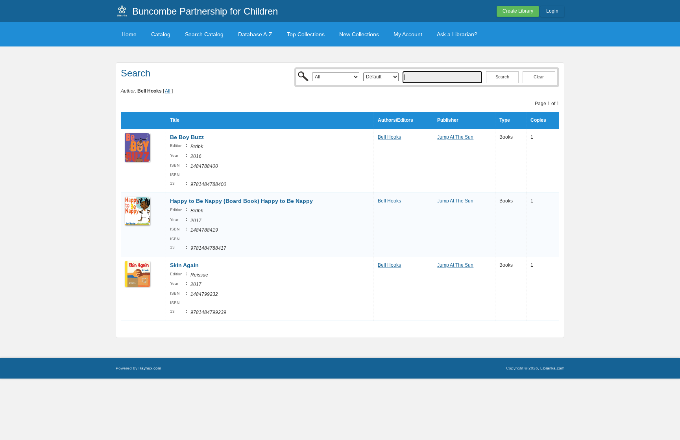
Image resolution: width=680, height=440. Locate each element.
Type (504, 120)
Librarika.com (552, 368)
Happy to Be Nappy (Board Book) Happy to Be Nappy (241, 201)
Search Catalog (204, 34)
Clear (539, 76)
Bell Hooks (389, 137)
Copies (538, 120)
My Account (408, 34)
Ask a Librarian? (457, 34)
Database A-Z (255, 34)
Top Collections (306, 34)
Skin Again (184, 265)
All (167, 91)
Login (552, 11)
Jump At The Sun (455, 137)
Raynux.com (150, 368)
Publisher (447, 120)
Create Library (518, 11)
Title (174, 120)
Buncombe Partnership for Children (205, 11)
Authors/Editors (395, 120)
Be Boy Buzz (187, 137)
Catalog (160, 34)
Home (129, 34)
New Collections (359, 34)
